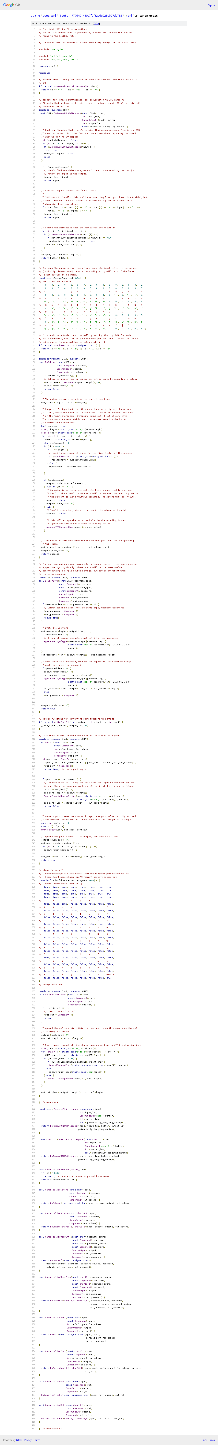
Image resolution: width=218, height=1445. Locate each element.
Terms (37, 1439)
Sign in (211, 5)
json (212, 1439)
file (96, 23)
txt (205, 1439)
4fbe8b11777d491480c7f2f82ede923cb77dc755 (90, 15)
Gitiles (19, 1439)
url (130, 15)
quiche (35, 15)
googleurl (49, 15)
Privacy (28, 1439)
